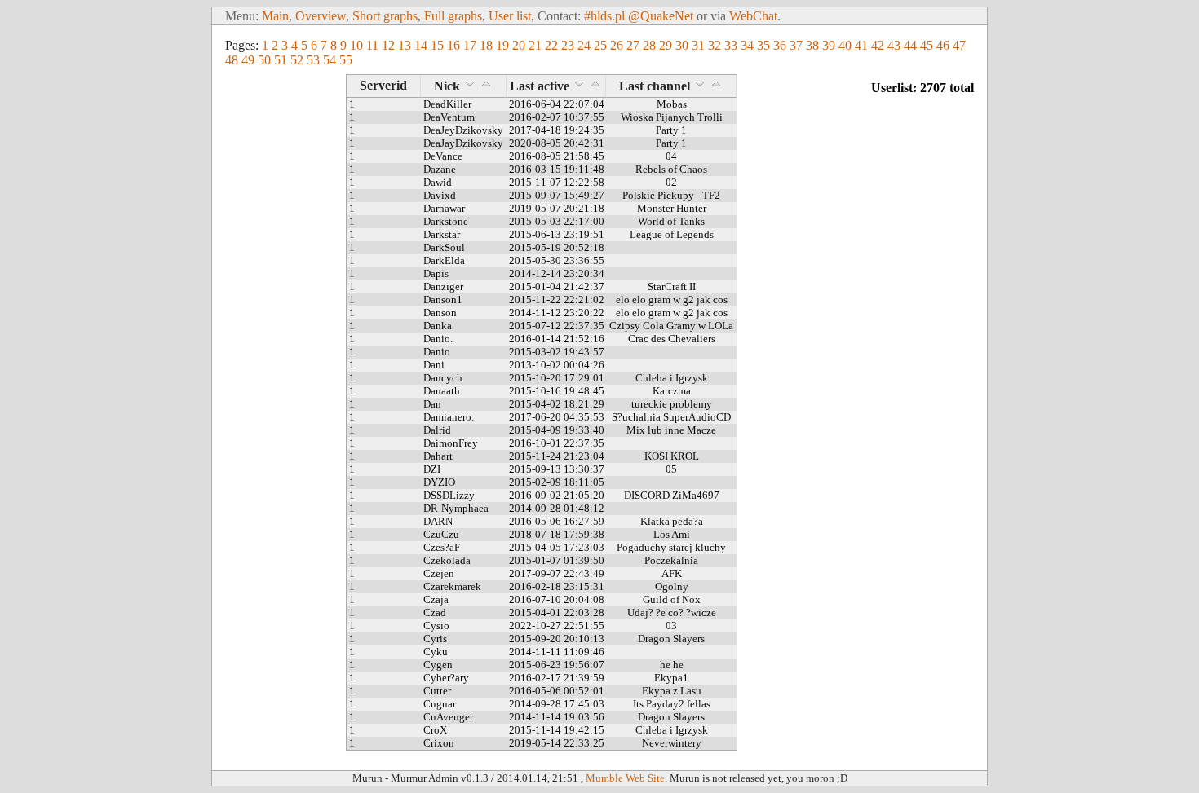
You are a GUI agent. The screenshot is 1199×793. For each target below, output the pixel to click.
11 (372, 45)
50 (264, 60)
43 (893, 45)
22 (551, 45)
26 (616, 45)
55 (345, 60)
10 (356, 45)
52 (296, 60)
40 (845, 45)
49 (247, 60)
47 (959, 45)
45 (926, 45)
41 (861, 45)
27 (632, 45)
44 (910, 45)
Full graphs (453, 16)
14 (420, 45)
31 (698, 45)
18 (486, 45)
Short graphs (385, 16)
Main (275, 16)
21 (535, 45)
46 (942, 45)
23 (567, 45)
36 (779, 45)
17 (469, 45)
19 (502, 45)
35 (763, 45)
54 (329, 60)
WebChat (753, 16)
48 (231, 60)
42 (877, 45)
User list (510, 16)
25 (600, 45)
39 (828, 45)
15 (437, 45)
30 (681, 45)
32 (714, 45)
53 (313, 60)
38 (812, 45)
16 (453, 45)
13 (404, 45)
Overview (320, 16)
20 (518, 45)
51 (280, 60)
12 (388, 45)
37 (796, 45)
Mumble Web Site (625, 778)
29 (665, 45)
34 (747, 45)
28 (649, 45)
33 (730, 45)
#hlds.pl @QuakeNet (638, 16)
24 (584, 45)
